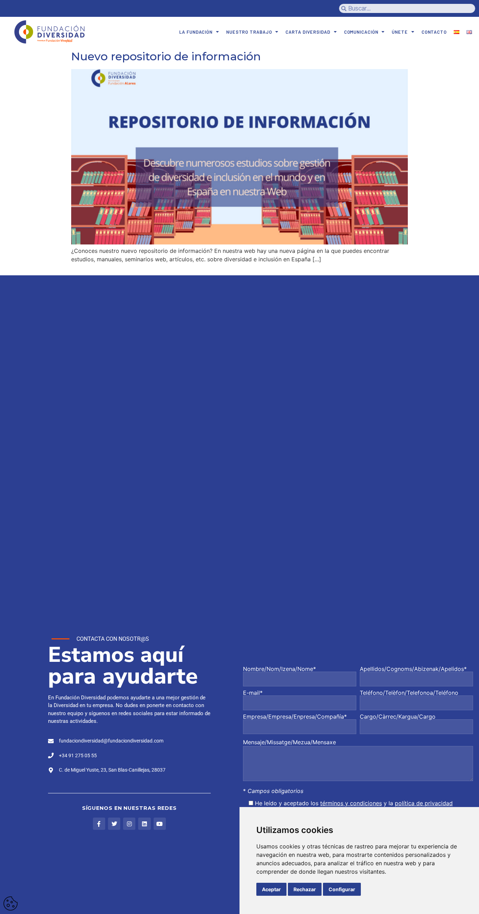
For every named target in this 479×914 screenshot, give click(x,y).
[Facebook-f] (99, 824)
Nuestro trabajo (249, 32)
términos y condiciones (351, 803)
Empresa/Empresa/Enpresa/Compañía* (295, 717)
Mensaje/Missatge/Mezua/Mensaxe (289, 742)
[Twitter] (114, 824)
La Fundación (195, 32)
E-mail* (253, 693)
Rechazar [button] (305, 889)
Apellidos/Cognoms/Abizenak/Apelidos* (413, 669)
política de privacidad (424, 803)
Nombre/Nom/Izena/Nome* (279, 669)
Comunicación (361, 32)
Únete (400, 32)
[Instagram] (129, 824)
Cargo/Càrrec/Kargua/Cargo (398, 717)
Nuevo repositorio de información (166, 56)
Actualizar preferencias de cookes (11, 903)
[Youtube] (160, 824)
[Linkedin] (144, 824)
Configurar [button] (342, 889)
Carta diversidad (307, 32)
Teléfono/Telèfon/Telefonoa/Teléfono (409, 693)
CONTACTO (434, 32)
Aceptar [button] (271, 889)
